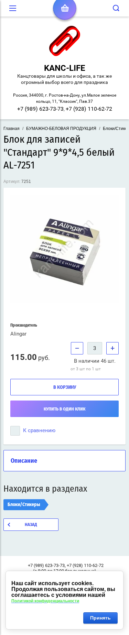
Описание (24, 461)
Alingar (18, 334)
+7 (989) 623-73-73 (40, 109)
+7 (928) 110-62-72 (89, 109)
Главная (11, 128)
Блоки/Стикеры (24, 504)
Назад (31, 525)
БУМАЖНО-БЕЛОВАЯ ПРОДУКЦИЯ (61, 128)
